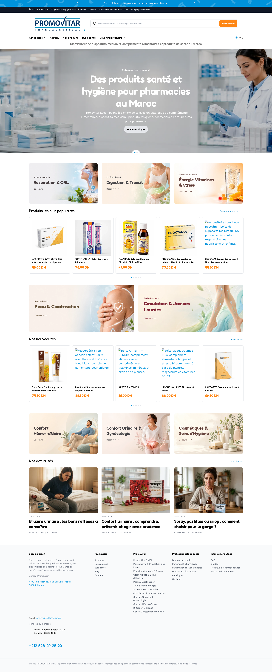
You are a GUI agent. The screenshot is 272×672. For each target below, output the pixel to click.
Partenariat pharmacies (184, 564)
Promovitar (38, 532)
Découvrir (234, 339)
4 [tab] (136, 277)
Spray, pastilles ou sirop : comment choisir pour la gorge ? (207, 523)
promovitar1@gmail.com (65, 10)
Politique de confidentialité (225, 567)
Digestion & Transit (143, 608)
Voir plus (235, 461)
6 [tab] (140, 277)
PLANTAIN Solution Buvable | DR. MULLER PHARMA (134, 260)
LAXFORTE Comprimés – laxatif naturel (222, 389)
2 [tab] (136, 152)
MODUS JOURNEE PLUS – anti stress (178, 389)
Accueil (54, 37)
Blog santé (89, 37)
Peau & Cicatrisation (144, 582)
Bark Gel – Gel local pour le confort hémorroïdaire (47, 389)
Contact (92, 10)
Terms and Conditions (222, 571)
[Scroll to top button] (265, 665)
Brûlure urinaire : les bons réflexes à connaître (63, 523)
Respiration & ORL (142, 560)
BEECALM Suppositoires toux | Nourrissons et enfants (221, 260)
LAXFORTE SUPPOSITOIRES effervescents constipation (47, 260)
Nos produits (70, 37)
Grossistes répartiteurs (184, 571)
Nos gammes (101, 564)
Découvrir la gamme (229, 211)
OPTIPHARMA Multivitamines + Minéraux (91, 260)
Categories (35, 37)
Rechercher (228, 23)
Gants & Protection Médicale (148, 611)
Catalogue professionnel (139, 10)
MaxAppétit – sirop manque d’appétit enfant (90, 389)
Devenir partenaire (110, 37)
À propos (82, 10)
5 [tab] (138, 277)
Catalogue (177, 575)
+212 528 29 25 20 (40, 10)
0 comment (52, 532)
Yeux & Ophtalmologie (144, 585)
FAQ (241, 37)
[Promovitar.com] (57, 23)
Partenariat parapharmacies (187, 567)
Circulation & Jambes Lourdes (149, 593)
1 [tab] (134, 152)
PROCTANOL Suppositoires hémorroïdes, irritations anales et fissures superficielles (178, 260)
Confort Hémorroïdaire (145, 604)
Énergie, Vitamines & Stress (148, 571)
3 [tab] (137, 152)
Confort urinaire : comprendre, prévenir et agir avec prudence (131, 523)
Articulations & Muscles (145, 589)
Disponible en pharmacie (112, 10)
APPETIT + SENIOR (129, 387)
